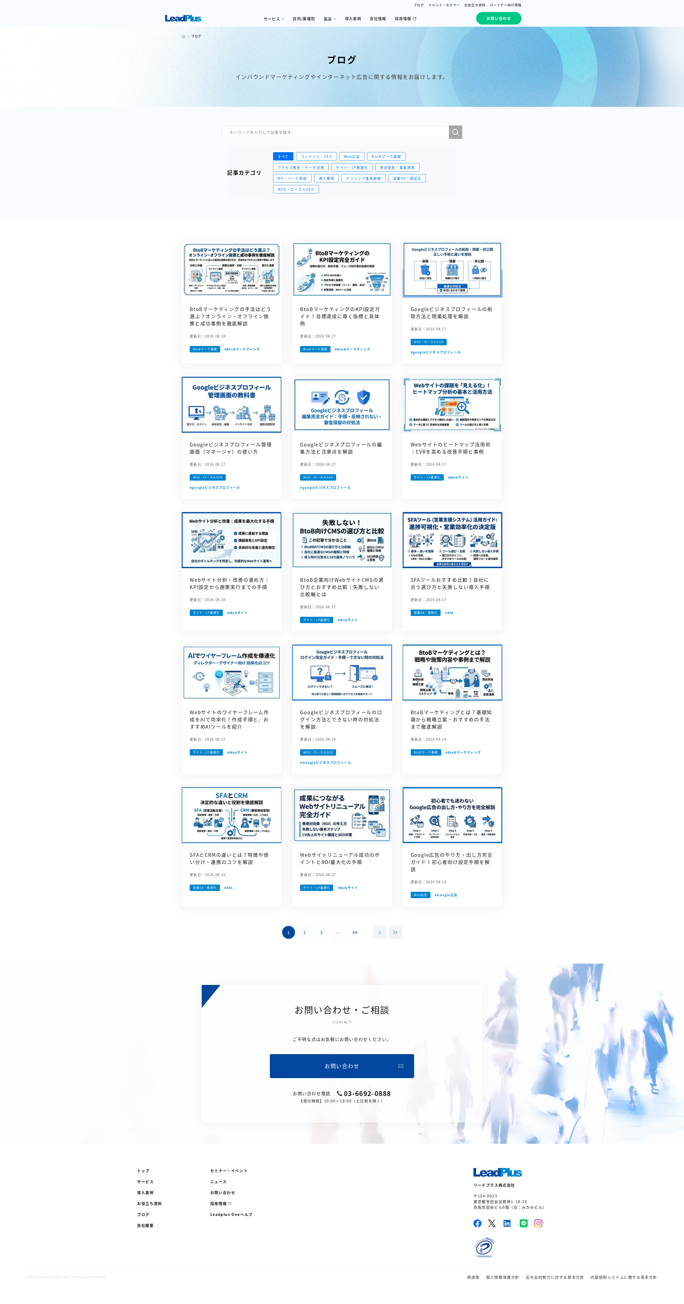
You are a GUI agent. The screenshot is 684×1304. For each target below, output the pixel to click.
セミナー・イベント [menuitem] (229, 1170)
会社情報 (378, 18)
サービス (272, 18)
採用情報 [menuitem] (218, 1203)
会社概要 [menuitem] (145, 1225)
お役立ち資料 (474, 5)
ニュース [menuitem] (218, 1181)
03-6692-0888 (367, 1093)
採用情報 (403, 18)
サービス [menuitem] (145, 1181)
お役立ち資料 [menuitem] (149, 1203)
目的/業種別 (304, 18)
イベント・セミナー (444, 5)
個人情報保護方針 (502, 1277)
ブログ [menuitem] (143, 1214)
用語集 (473, 1277)
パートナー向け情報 (506, 5)
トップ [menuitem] (143, 1170)
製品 (328, 18)
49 (355, 932)
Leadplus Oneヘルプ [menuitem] (231, 1214)
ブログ (419, 5)
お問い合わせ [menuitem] (222, 1192)
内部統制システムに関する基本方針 (623, 1277)
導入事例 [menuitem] (145, 1192)
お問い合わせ (499, 18)
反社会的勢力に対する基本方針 (555, 1277)
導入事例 (353, 18)
